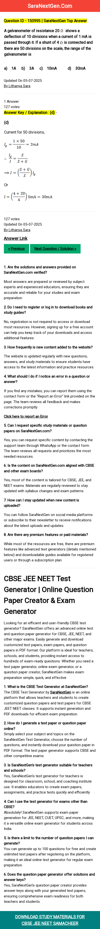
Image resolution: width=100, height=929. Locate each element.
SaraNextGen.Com (50, 6)
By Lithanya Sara (17, 86)
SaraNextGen (60, 692)
